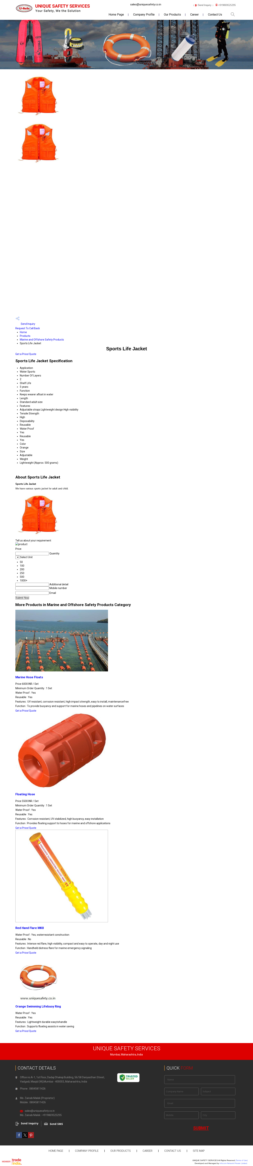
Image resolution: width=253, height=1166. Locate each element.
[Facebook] (19, 1137)
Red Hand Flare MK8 (29, 928)
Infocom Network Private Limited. (234, 1163)
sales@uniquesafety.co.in (145, 4)
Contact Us (215, 14)
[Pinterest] (31, 1137)
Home (23, 332)
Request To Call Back (27, 328)
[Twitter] (25, 1137)
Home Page (116, 14)
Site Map (199, 1150)
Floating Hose (25, 794)
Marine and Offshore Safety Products (42, 339)
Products (25, 335)
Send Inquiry (27, 323)
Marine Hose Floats (29, 677)
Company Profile (144, 14)
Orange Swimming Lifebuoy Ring (38, 1006)
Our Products (172, 14)
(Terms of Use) (241, 1160)
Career (194, 14)
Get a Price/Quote (25, 354)
